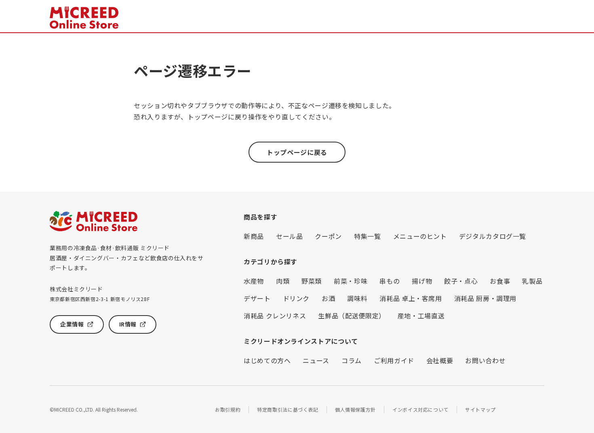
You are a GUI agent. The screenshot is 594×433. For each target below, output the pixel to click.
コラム (351, 360)
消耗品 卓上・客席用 (410, 298)
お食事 (500, 281)
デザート (257, 298)
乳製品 (532, 281)
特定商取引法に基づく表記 (287, 409)
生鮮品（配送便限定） (351, 315)
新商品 (254, 236)
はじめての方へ (267, 360)
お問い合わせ (485, 360)
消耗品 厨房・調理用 (485, 298)
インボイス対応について (420, 409)
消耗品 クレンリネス (275, 315)
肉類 (282, 281)
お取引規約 (227, 409)
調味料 (357, 298)
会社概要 (439, 360)
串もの (389, 281)
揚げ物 (422, 281)
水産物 (254, 281)
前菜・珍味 (350, 281)
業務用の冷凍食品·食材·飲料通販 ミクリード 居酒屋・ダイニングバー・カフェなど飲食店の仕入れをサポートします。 (127, 258)
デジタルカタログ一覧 (492, 236)
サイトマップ (480, 409)
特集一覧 (367, 236)
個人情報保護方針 (355, 409)
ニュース (316, 360)
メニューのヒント (420, 236)
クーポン (328, 236)
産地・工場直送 (421, 315)
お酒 (328, 298)
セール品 (289, 236)
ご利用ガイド (394, 360)
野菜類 (311, 281)
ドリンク (296, 298)
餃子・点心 (461, 281)
